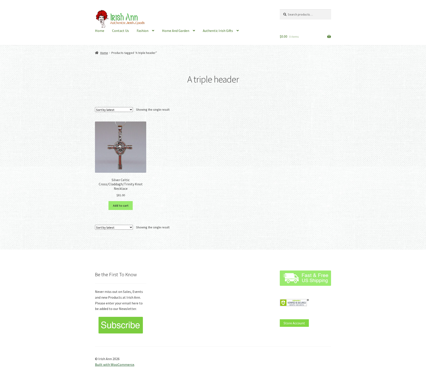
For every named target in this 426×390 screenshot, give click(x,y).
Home (99, 30)
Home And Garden (175, 30)
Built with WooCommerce (114, 364)
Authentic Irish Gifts (218, 30)
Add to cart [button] (120, 206)
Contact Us (120, 30)
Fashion (142, 30)
